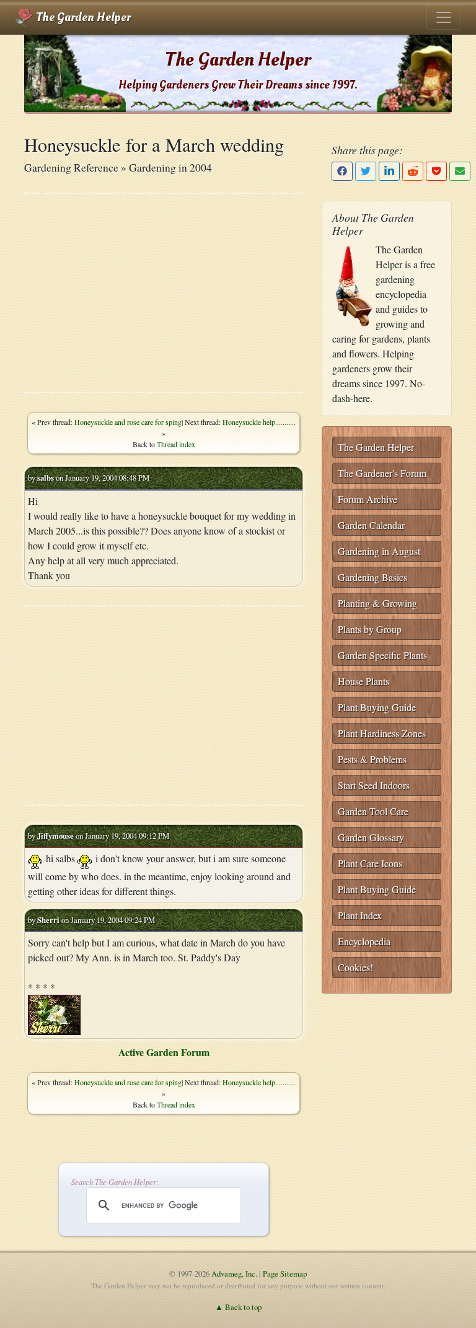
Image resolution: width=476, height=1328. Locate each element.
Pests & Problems (372, 759)
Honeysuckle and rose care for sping (128, 422)
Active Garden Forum (163, 1052)
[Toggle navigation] (443, 17)
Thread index (176, 444)
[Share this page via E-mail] (459, 171)
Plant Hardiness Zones (382, 733)
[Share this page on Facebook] (342, 171)
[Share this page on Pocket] (436, 171)
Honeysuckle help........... (259, 422)
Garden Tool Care (373, 811)
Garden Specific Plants (382, 655)
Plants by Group (370, 629)
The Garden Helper (82, 17)
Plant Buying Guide (377, 707)
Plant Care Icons (370, 863)
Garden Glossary (371, 837)
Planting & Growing (377, 602)
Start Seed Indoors (374, 785)
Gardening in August (379, 550)
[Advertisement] (164, 293)
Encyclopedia (364, 941)
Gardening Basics (372, 576)
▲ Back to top (238, 1307)
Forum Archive (367, 498)
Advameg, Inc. (234, 1273)
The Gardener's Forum (382, 472)
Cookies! (355, 967)
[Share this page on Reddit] (412, 171)
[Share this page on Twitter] (365, 171)
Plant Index (360, 915)
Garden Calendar (371, 524)
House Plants (363, 681)
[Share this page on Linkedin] (389, 171)
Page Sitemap (285, 1273)
